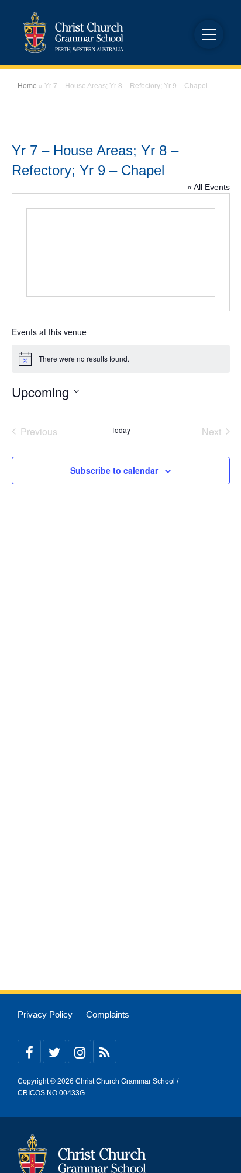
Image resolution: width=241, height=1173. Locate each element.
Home (27, 86)
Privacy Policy (45, 1014)
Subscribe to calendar (114, 470)
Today (120, 430)
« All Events (208, 187)
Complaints (107, 1014)
